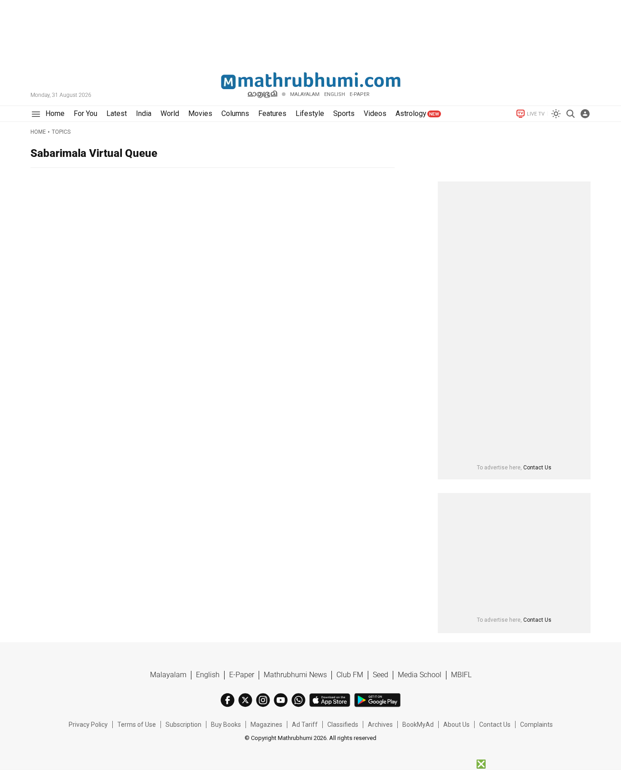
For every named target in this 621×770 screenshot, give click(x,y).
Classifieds (342, 724)
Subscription (183, 724)
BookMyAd (418, 724)
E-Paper (241, 674)
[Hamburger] (35, 114)
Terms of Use (136, 724)
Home (38, 132)
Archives (380, 724)
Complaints (536, 724)
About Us (456, 724)
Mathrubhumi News (295, 674)
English (208, 674)
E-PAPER (360, 94)
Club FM (349, 674)
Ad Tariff (305, 724)
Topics (61, 132)
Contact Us (537, 467)
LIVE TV (536, 114)
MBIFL (461, 674)
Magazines (266, 724)
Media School (419, 674)
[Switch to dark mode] (556, 113)
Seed (380, 674)
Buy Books (226, 724)
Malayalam (305, 94)
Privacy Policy (88, 724)
